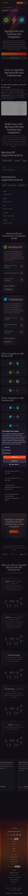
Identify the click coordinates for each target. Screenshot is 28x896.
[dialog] (14, 448)
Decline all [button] (14, 461)
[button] (14, 464)
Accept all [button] (14, 457)
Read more (18, 444)
